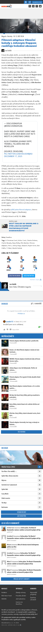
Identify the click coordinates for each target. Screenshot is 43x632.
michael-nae (10, 527)
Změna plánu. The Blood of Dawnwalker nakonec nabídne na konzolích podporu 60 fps (23, 528)
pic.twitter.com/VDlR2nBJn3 (18, 154)
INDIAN (4, 599)
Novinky (9, 36)
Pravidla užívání (21, 595)
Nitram (9, 544)
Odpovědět (15, 329)
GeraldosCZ (10, 536)
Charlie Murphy (6, 243)
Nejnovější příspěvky (33, 593)
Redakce (4, 592)
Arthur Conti (22, 240)
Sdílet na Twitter (29, 275)
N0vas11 (9, 561)
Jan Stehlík (8, 50)
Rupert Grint (32, 245)
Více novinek (21, 432)
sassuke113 (9, 321)
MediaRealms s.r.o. (8, 623)
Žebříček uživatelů (33, 598)
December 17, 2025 (13, 156)
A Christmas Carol (11, 240)
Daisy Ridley (16, 243)
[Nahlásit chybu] (20, 625)
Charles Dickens (32, 240)
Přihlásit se (21, 313)
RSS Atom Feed (7, 595)
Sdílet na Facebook (14, 275)
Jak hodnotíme (21, 516)
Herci (10, 245)
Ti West (8, 248)
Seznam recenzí (21, 512)
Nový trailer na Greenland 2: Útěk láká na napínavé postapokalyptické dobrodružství (23, 227)
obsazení (24, 245)
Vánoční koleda (17, 248)
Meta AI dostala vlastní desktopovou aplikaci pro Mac (23, 545)
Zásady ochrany (21, 592)
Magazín (4, 36)
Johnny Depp (16, 245)
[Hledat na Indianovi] (30, 6)
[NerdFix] (7, 6)
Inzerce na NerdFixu (19, 603)
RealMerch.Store (37, 2)
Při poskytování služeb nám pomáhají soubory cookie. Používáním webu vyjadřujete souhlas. (19, 618)
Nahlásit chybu (35, 279)
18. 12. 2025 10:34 (18, 36)
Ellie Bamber (25, 243)
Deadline (9, 237)
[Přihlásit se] (40, 6)
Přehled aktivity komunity (22, 579)
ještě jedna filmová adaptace (21, 209)
